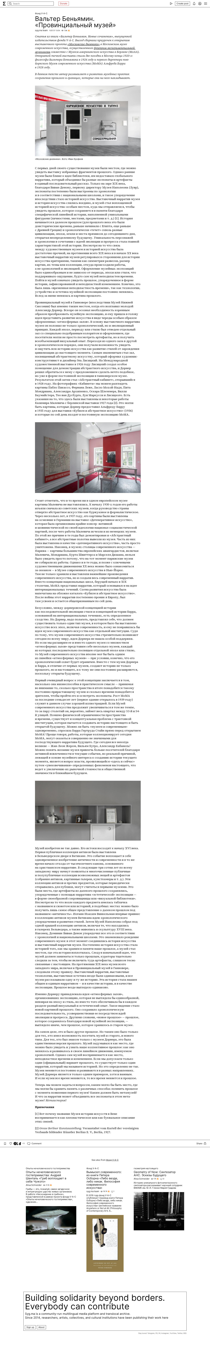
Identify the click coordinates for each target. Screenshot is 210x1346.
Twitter (180, 1333)
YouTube (173, 1333)
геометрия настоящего (146, 1168)
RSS (184, 1333)
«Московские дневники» (83, 44)
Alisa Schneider (34, 1185)
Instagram (165, 1333)
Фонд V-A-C (41, 13)
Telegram (151, 1333)
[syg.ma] (4, 3)
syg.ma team (41, 30)
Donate (63, 3)
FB (156, 1333)
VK (159, 1333)
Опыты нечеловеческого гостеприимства (48, 1168)
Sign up (30, 1327)
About (41, 1327)
